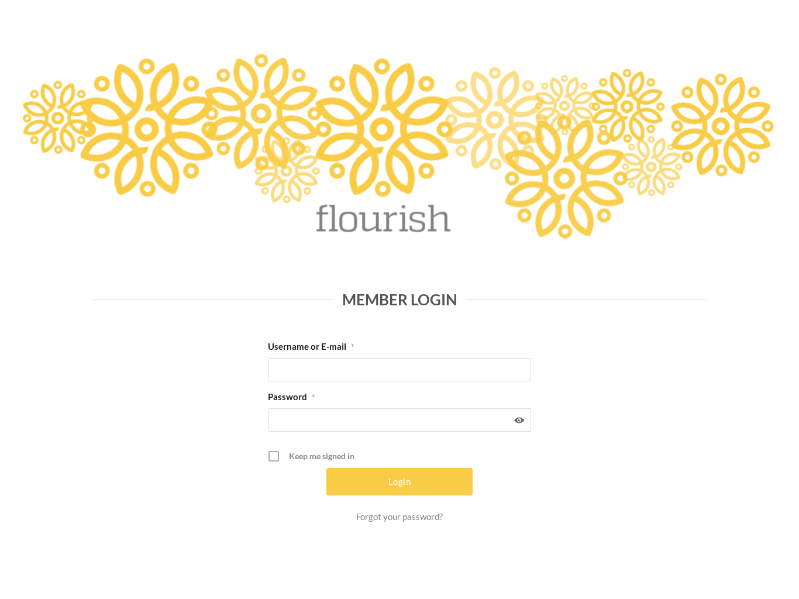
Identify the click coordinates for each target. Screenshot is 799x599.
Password (291, 396)
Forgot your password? (399, 516)
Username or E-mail (311, 346)
